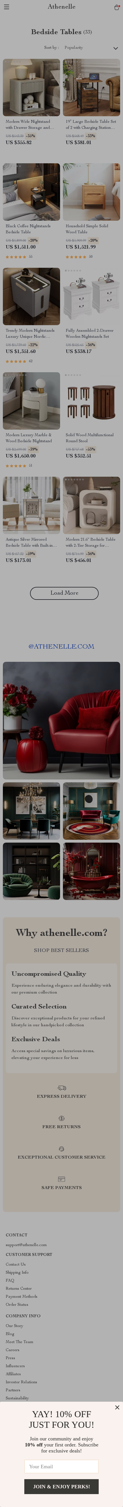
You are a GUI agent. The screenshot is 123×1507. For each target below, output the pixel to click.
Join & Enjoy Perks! (61, 1486)
